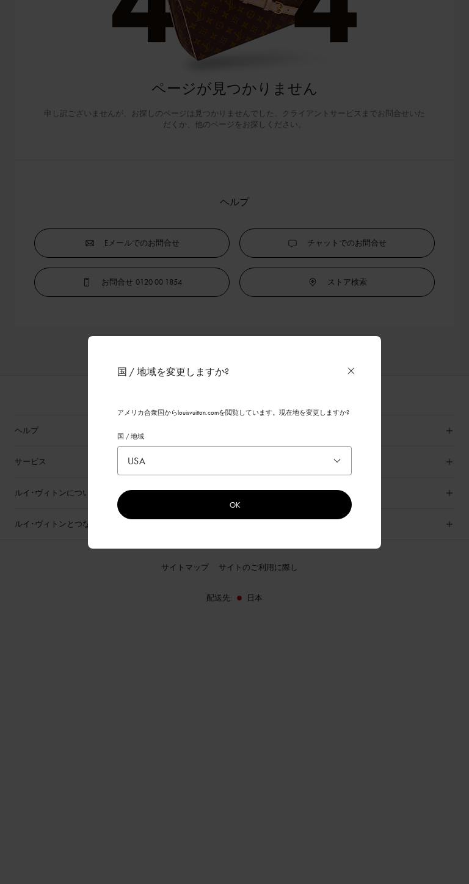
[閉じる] (351, 370)
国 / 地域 (130, 436)
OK (235, 505)
